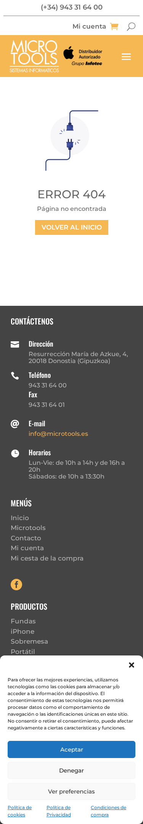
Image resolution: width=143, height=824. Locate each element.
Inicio (20, 518)
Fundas (23, 621)
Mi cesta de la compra (47, 558)
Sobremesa (29, 641)
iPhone (22, 631)
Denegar (71, 770)
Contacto (26, 538)
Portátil (23, 651)
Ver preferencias (71, 791)
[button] (131, 665)
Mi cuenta (89, 27)
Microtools (28, 528)
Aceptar (71, 749)
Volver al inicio (72, 227)
